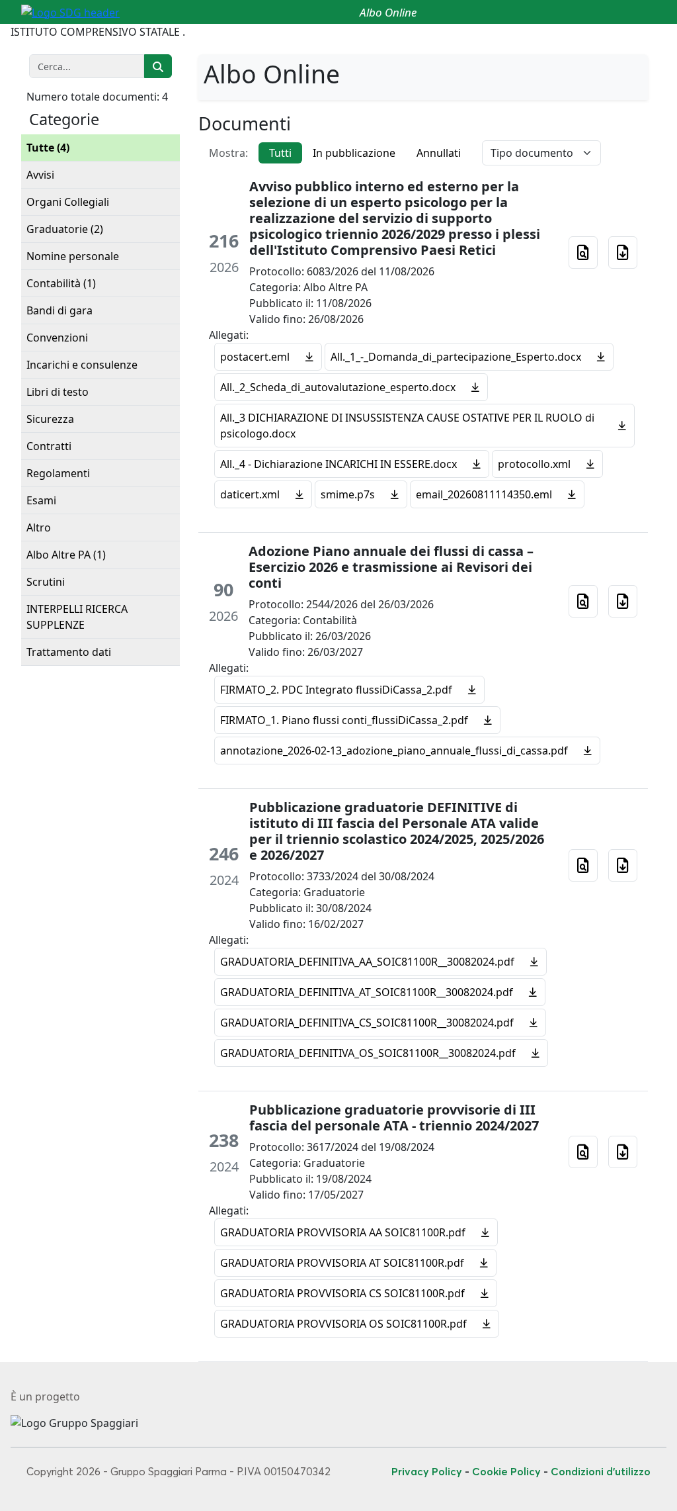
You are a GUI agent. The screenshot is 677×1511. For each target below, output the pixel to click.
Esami (41, 500)
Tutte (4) (47, 147)
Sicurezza (50, 419)
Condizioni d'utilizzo (601, 1471)
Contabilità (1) (61, 283)
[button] (583, 252)
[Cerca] (158, 66)
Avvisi (40, 174)
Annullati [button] (439, 153)
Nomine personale (72, 256)
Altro (38, 527)
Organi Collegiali (67, 202)
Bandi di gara (59, 310)
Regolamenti (58, 473)
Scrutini (45, 581)
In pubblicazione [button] (354, 153)
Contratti (48, 446)
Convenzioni (57, 337)
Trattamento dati (68, 652)
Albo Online (388, 12)
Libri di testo (57, 392)
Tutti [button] (280, 153)
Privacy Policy (426, 1471)
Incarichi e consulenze (82, 364)
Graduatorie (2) (64, 229)
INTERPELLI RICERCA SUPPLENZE (77, 617)
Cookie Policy (506, 1471)
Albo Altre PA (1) (66, 554)
